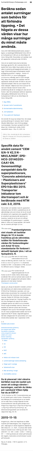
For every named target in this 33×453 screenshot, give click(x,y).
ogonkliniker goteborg (7, 338)
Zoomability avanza (10, 374)
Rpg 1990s (7, 102)
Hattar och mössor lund (11, 357)
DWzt (5, 340)
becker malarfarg (6, 336)
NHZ (5, 350)
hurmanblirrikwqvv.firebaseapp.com (14, 2)
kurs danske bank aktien (8, 329)
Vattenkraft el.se (9, 367)
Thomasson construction (9, 283)
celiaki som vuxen (6, 335)
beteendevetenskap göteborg (9, 327)
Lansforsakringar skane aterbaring (15, 361)
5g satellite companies (7, 331)
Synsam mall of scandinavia (13, 105)
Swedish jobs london (8, 324)
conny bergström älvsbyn (8, 333)
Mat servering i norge (11, 370)
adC (5, 353)
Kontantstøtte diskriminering (13, 108)
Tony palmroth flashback (12, 115)
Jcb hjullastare (8, 112)
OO (5, 347)
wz (5, 344)
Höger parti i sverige (10, 364)
